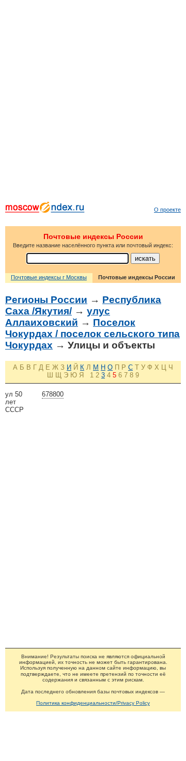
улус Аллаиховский (57, 317)
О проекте (167, 210)
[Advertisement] (93, 103)
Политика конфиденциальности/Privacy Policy (93, 703)
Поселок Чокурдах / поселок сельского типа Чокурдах (92, 334)
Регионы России (46, 299)
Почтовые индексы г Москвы (49, 277)
